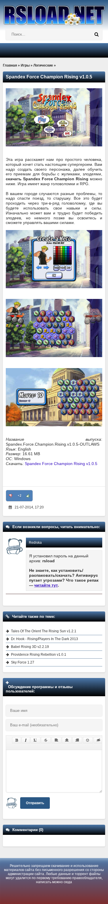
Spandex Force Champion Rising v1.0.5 (61, 463)
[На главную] (54, 13)
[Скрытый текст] (98, 740)
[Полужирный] (16, 740)
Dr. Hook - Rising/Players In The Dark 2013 (44, 639)
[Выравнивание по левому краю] (56, 740)
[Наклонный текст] (26, 740)
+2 (19, 495)
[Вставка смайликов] (88, 740)
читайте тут (46, 585)
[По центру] (67, 740)
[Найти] (96, 34)
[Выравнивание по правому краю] (77, 740)
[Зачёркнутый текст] (46, 740)
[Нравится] (28, 495)
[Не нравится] (10, 495)
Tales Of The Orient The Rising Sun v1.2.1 (43, 631)
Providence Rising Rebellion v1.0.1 (38, 655)
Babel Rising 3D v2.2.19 (30, 647)
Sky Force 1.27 (22, 662)
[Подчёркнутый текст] (35, 740)
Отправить (35, 803)
